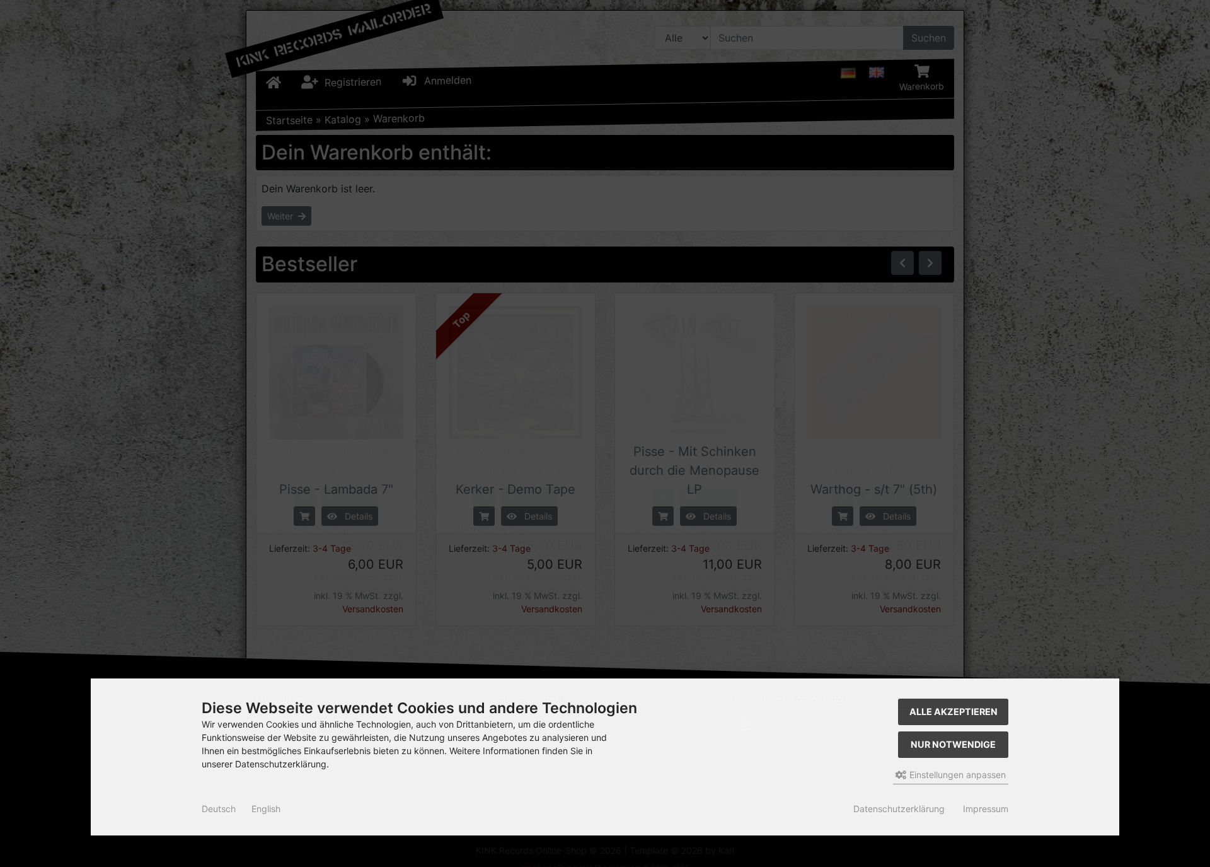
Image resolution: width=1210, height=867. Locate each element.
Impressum (985, 808)
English (265, 808)
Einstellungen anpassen (956, 774)
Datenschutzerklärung (899, 808)
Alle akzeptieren (953, 711)
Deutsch (219, 808)
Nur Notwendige (953, 744)
